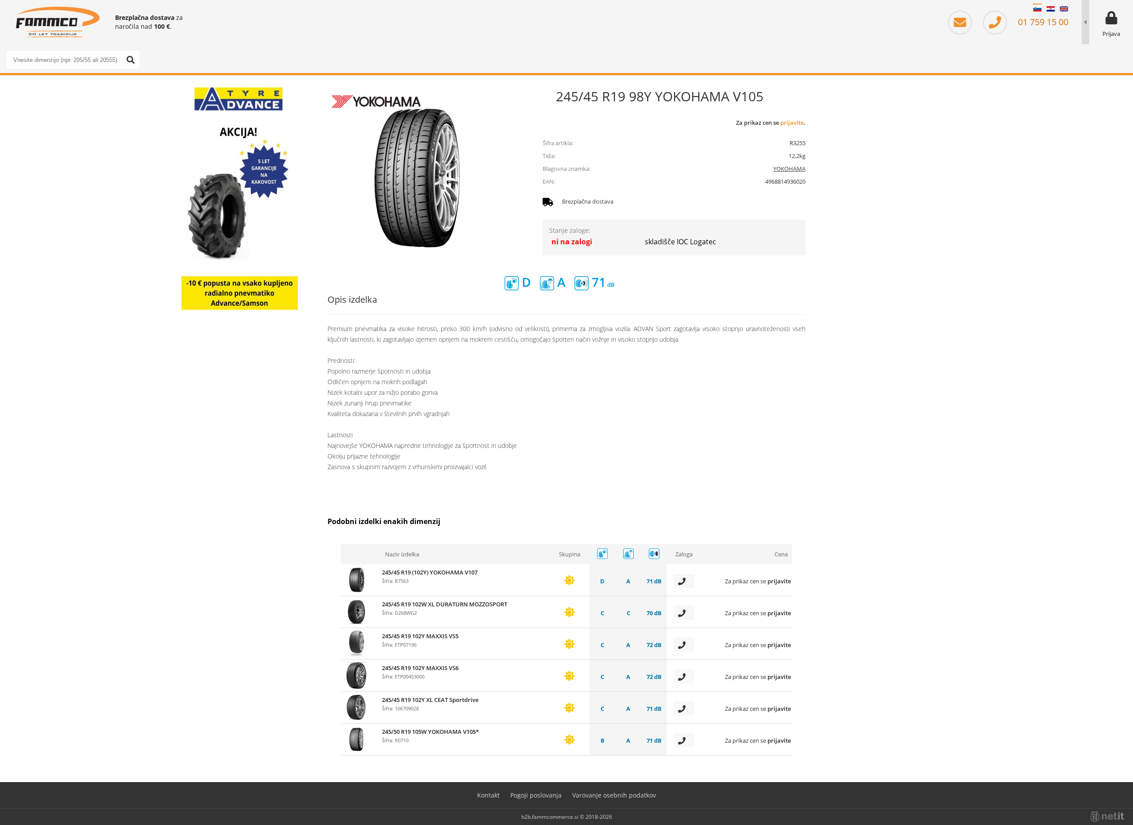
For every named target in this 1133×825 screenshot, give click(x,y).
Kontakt (488, 795)
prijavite (792, 123)
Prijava (1111, 34)
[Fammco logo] (57, 22)
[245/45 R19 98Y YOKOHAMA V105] (416, 177)
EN (1064, 9)
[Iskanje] (130, 60)
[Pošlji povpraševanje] (684, 581)
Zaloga (684, 554)
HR (1050, 9)
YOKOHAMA (789, 169)
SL (1037, 9)
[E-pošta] (964, 22)
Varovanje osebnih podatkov (614, 795)
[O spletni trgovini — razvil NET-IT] (1107, 816)
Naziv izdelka (402, 554)
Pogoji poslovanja (536, 795)
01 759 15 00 (1042, 22)
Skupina (569, 554)
